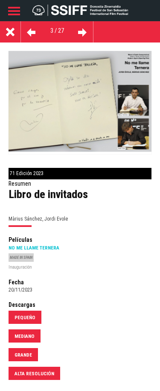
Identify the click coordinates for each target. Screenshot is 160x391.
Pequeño (25, 317)
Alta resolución (34, 374)
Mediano (25, 336)
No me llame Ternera (34, 248)
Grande (23, 355)
